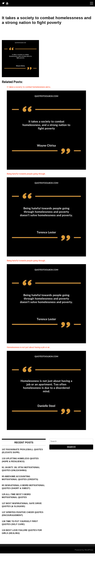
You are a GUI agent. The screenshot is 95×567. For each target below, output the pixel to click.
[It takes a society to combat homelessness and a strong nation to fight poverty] (20, 76)
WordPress (88, 550)
